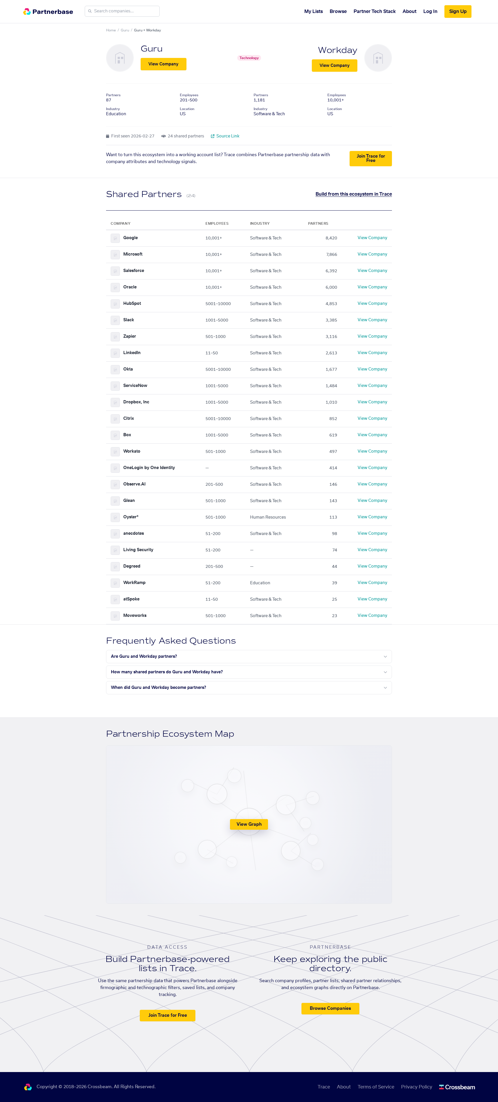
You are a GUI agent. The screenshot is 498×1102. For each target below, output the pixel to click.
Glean (129, 501)
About (409, 11)
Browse (338, 11)
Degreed (131, 566)
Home (111, 30)
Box (127, 435)
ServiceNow (135, 386)
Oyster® (130, 517)
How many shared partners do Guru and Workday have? (167, 672)
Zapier (129, 336)
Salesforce (133, 271)
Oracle (130, 287)
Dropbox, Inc (136, 402)
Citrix (128, 419)
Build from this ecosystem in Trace (354, 194)
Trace (324, 1087)
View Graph (249, 824)
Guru (125, 30)
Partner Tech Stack (375, 11)
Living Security (138, 550)
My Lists (313, 11)
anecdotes (133, 534)
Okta (128, 369)
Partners (113, 95)
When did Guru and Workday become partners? (158, 688)
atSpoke (131, 599)
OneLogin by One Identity (149, 468)
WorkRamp (134, 583)
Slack (128, 320)
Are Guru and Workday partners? (144, 657)
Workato (131, 451)
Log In (430, 11)
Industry (113, 109)
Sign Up (458, 11)
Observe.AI (134, 484)
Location (187, 109)
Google (130, 238)
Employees (189, 95)
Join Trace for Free (371, 158)
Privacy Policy (416, 1087)
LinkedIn (132, 353)
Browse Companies (330, 1008)
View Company (163, 64)
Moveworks (134, 616)
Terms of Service (376, 1087)
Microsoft (132, 254)
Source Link (227, 136)
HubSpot (132, 304)
